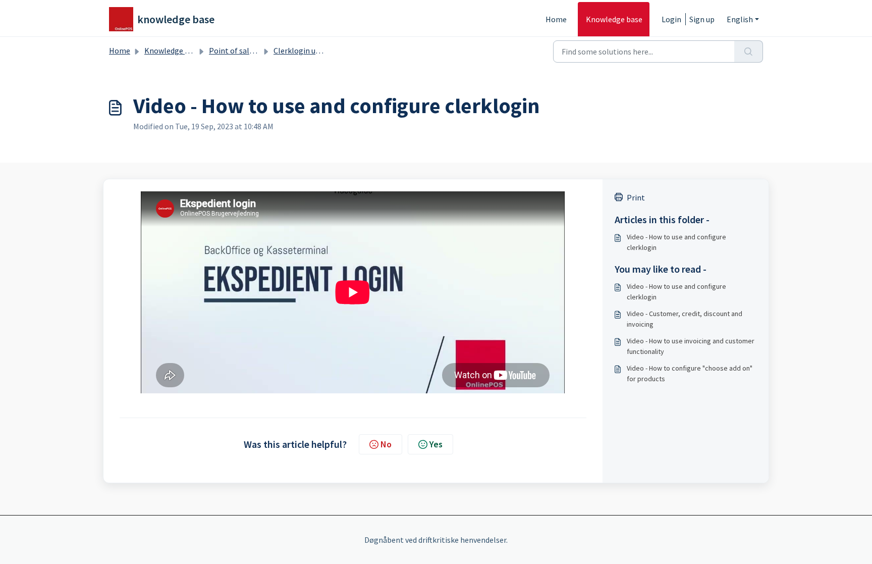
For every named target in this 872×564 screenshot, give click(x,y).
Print (636, 197)
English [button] (740, 19)
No (386, 444)
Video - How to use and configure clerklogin (676, 242)
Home (556, 19)
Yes (436, 444)
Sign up (702, 19)
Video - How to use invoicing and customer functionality (690, 346)
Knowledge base (614, 19)
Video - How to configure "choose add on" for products (689, 373)
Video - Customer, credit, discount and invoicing (684, 319)
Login (671, 19)
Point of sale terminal (247, 50)
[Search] (748, 51)
